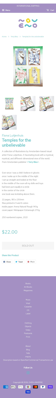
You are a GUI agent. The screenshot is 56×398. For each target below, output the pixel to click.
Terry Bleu (14, 37)
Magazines (28, 290)
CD (28, 310)
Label (28, 313)
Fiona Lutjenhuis (12, 135)
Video (28, 330)
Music (28, 300)
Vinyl (28, 303)
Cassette (28, 306)
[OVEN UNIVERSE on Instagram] (28, 373)
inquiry (28, 356)
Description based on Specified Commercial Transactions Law (28, 360)
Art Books (28, 287)
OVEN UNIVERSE (36, 382)
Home (4, 37)
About (28, 346)
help (28, 353)
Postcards (28, 333)
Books (28, 283)
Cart (52, 10)
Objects (28, 326)
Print (28, 337)
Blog (28, 349)
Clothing (28, 323)
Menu (7, 10)
